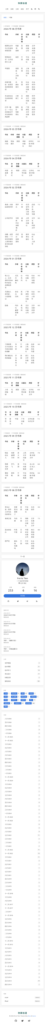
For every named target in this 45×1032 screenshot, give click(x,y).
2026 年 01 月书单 (13, 258)
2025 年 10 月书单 (13, 406)
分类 (17, 9)
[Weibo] (27, 601)
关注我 (22, 596)
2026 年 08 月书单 (13, 29)
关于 (27, 9)
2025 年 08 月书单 (13, 490)
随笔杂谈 (21, 26)
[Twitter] (18, 601)
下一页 (22, 556)
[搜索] (39, 9)
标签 (22, 9)
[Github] (8, 601)
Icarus (34, 1016)
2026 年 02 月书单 (13, 187)
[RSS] (31, 9)
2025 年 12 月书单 (13, 327)
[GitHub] (35, 9)
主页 (6, 9)
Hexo (29, 1016)
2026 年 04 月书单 (13, 158)
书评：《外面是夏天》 (11, 649)
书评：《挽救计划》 (10, 640)
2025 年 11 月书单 (13, 377)
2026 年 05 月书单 (13, 129)
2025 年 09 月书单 (13, 436)
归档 (12, 9)
